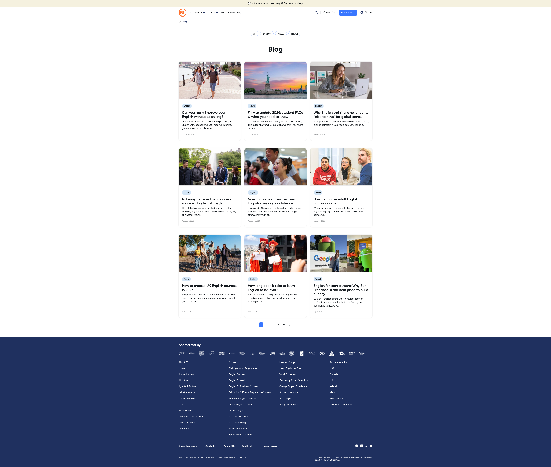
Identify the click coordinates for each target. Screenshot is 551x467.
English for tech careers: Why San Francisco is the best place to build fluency (341, 290)
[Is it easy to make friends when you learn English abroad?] (210, 166)
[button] (316, 12)
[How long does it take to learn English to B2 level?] (275, 253)
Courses (211, 12)
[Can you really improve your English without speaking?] (210, 80)
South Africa (336, 398)
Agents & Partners (188, 386)
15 (284, 325)
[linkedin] (366, 445)
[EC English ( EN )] (182, 13)
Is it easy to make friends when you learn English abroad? (206, 201)
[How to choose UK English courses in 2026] (210, 253)
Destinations (196, 12)
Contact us (184, 428)
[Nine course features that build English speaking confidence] (275, 166)
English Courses (237, 374)
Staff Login (285, 398)
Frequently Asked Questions (294, 380)
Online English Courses (240, 404)
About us (183, 380)
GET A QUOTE (348, 12)
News (281, 33)
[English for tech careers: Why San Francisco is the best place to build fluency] (341, 253)
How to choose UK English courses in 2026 (209, 288)
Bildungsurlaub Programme (243, 368)
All (254, 33)
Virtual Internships (238, 428)
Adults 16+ (210, 446)
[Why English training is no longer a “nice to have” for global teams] (341, 80)
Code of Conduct (187, 422)
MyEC (181, 404)
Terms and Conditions (213, 457)
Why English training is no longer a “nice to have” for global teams (341, 115)
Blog (239, 12)
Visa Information (287, 374)
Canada (334, 374)
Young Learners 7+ (188, 446)
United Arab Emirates (341, 404)
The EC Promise (187, 398)
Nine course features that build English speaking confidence (272, 201)
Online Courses (227, 12)
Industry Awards (187, 392)
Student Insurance (288, 392)
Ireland (333, 386)
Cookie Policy (242, 457)
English (267, 33)
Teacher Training (237, 422)
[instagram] (356, 445)
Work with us (185, 410)
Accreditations (186, 374)
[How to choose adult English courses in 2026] (341, 166)
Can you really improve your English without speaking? (204, 115)
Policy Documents (288, 404)
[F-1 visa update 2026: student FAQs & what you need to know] (275, 80)
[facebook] (361, 445)
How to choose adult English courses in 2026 (336, 201)
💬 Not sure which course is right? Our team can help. (275, 3)
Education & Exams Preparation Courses (250, 392)
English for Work (237, 380)
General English (237, 410)
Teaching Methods (238, 416)
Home (180, 22)
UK (331, 380)
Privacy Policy (229, 457)
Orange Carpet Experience (293, 386)
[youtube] (371, 445)
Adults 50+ (247, 446)
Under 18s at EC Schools (191, 416)
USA (332, 368)
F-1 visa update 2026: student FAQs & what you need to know (275, 115)
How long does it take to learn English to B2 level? (271, 288)
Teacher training (269, 446)
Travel (294, 33)
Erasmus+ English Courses (242, 398)
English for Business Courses (243, 386)
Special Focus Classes (240, 434)
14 (278, 325)
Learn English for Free (290, 368)
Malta (333, 392)
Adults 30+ (229, 446)
